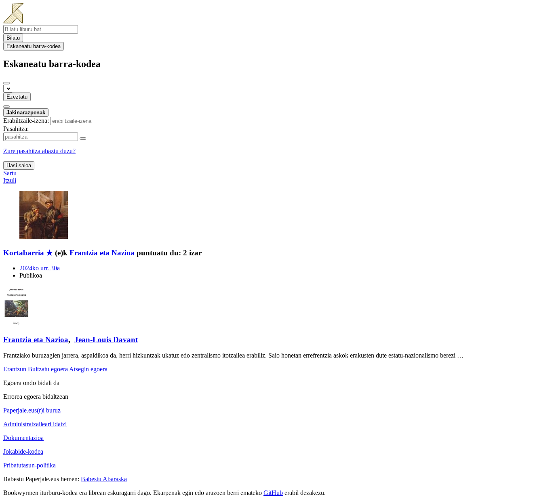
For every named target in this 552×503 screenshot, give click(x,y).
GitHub (273, 492)
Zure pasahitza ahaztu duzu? (39, 150)
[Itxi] (6, 83)
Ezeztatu (16, 97)
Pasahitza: (16, 128)
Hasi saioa (18, 165)
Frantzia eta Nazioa (102, 252)
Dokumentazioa (23, 437)
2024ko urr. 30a (39, 268)
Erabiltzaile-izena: (26, 120)
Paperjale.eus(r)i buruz (32, 410)
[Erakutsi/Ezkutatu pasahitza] (83, 138)
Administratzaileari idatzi (35, 424)
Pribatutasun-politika (29, 465)
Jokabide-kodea (23, 451)
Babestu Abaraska (104, 479)
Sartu (10, 173)
